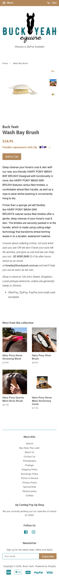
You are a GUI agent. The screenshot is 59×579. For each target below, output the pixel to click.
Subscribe (48, 556)
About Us (29, 452)
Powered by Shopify (45, 566)
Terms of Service (29, 478)
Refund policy (29, 491)
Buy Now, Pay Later (29, 447)
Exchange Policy (29, 473)
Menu (9, 2)
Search (29, 443)
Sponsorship (29, 486)
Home (5, 63)
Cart (54, 2)
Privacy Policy (29, 482)
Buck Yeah (28, 566)
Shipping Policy (29, 469)
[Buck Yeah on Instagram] (33, 532)
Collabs (29, 495)
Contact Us (29, 456)
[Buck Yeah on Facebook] (26, 532)
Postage (29, 465)
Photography (29, 460)
